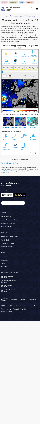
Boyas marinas (6, 64)
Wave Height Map (20, 127)
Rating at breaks (14, 138)
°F (37, 153)
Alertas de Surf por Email (9, 237)
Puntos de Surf (6, 216)
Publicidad (14, 299)
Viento (15, 57)
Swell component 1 (34, 138)
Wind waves (24, 138)
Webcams (15, 64)
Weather (15, 147)
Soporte (22, 299)
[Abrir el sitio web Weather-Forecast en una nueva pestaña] (29, 2)
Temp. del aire (25, 64)
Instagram (4, 260)
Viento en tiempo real (34, 56)
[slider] (2, 72)
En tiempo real (34, 64)
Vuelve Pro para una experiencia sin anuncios (20, 16)
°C (32, 153)
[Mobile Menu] (37, 8)
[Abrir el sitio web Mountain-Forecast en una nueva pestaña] (13, 2)
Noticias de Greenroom (8, 223)
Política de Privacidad (19, 309)
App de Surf (5, 240)
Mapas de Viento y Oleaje (9, 220)
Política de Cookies (6, 312)
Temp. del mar (25, 57)
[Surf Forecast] (10, 8)
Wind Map (32, 127)
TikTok (3, 263)
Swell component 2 (6, 148)
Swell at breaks (5, 138)
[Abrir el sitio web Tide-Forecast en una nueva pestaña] (22, 2)
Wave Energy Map (8, 127)
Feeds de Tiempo (7, 246)
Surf (6, 57)
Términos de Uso (6, 309)
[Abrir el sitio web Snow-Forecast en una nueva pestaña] (4, 2)
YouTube (4, 267)
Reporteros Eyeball (7, 243)
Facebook (4, 257)
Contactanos (32, 299)
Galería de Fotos (6, 226)
